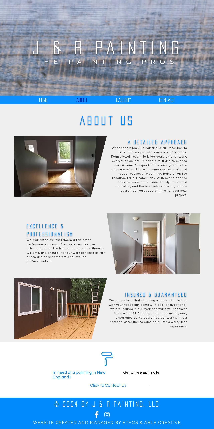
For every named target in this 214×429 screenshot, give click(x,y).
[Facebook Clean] (96, 414)
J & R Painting (107, 47)
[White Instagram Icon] (107, 414)
